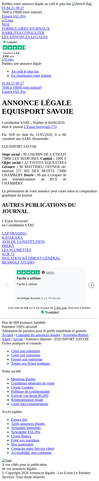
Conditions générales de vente (33, 383)
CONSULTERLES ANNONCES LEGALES (25, 35)
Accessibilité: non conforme (31, 453)
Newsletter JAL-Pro (25, 432)
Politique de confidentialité (30, 391)
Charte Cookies (22, 387)
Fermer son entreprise (26, 359)
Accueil (7, 335)
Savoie (18, 339)
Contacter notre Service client (32, 448)
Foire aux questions (25, 440)
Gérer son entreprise (25, 355)
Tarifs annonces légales (28, 424)
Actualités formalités (26, 428)
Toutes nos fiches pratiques (30, 363)
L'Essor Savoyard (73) (40, 127)
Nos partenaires (22, 444)
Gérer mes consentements (29, 404)
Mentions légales (23, 379)
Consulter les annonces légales (38, 335)
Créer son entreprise (25, 351)
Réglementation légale (27, 400)
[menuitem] (54, 71)
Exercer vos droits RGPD (29, 396)
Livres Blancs (21, 436)
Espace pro (19, 419)
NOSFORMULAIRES (15, 27)
